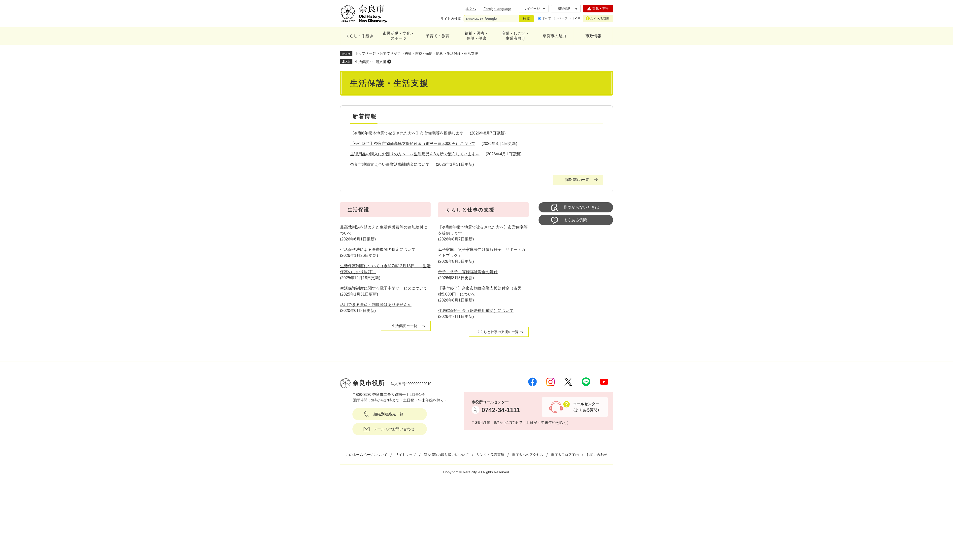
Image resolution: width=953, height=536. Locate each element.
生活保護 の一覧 (404, 326)
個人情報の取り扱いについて (446, 455)
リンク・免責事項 (490, 455)
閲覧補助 (564, 8)
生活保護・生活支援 (370, 62)
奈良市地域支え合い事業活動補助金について (390, 164)
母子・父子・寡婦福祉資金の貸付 (468, 272)
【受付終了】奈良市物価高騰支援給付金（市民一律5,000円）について (412, 143)
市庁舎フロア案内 (565, 455)
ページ (562, 18)
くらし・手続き (360, 36)
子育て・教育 (437, 36)
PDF (578, 18)
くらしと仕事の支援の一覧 (497, 332)
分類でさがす (390, 53)
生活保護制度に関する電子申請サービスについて (383, 288)
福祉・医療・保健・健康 (476, 35)
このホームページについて (366, 455)
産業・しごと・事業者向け (515, 35)
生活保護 (358, 209)
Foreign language (497, 9)
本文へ (471, 9)
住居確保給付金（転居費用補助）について (475, 310)
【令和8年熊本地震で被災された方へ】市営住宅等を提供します (407, 133)
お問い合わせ (596, 455)
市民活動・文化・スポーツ (398, 35)
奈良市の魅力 (554, 36)
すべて (546, 18)
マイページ (532, 8)
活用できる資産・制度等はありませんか (375, 304)
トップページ (365, 53)
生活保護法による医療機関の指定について (377, 249)
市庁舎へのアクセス (527, 455)
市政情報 (593, 36)
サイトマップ (405, 455)
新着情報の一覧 (577, 180)
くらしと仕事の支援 (470, 209)
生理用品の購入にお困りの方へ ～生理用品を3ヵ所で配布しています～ (414, 154)
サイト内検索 (450, 19)
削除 (389, 62)
